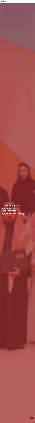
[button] (33, 418)
